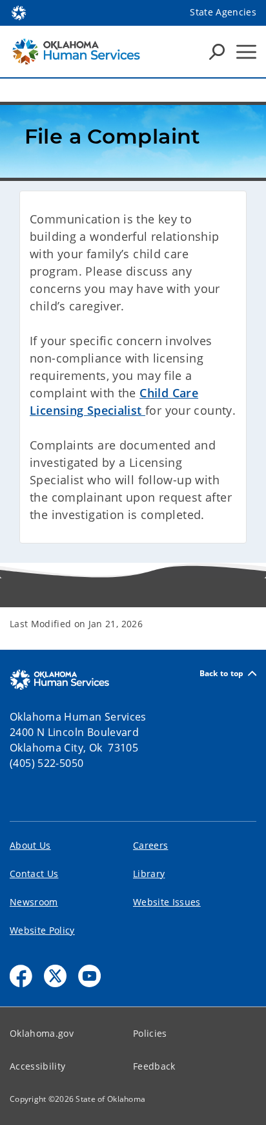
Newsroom (34, 902)
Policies (150, 1033)
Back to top (222, 673)
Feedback (154, 1066)
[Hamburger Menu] (246, 52)
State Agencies (223, 12)
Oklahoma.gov (42, 1033)
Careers (150, 845)
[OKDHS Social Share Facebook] (21, 976)
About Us (30, 845)
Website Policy (42, 930)
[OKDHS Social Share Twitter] (55, 976)
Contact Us (34, 873)
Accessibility (37, 1066)
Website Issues (167, 902)
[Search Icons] (217, 51)
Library (149, 873)
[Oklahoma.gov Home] (19, 11)
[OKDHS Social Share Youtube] (89, 976)
